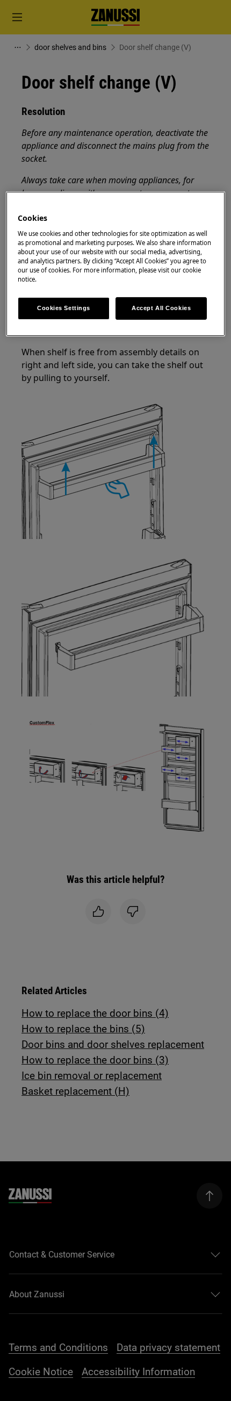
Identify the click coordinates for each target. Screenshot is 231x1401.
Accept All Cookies (161, 308)
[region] (116, 263)
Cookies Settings (63, 308)
